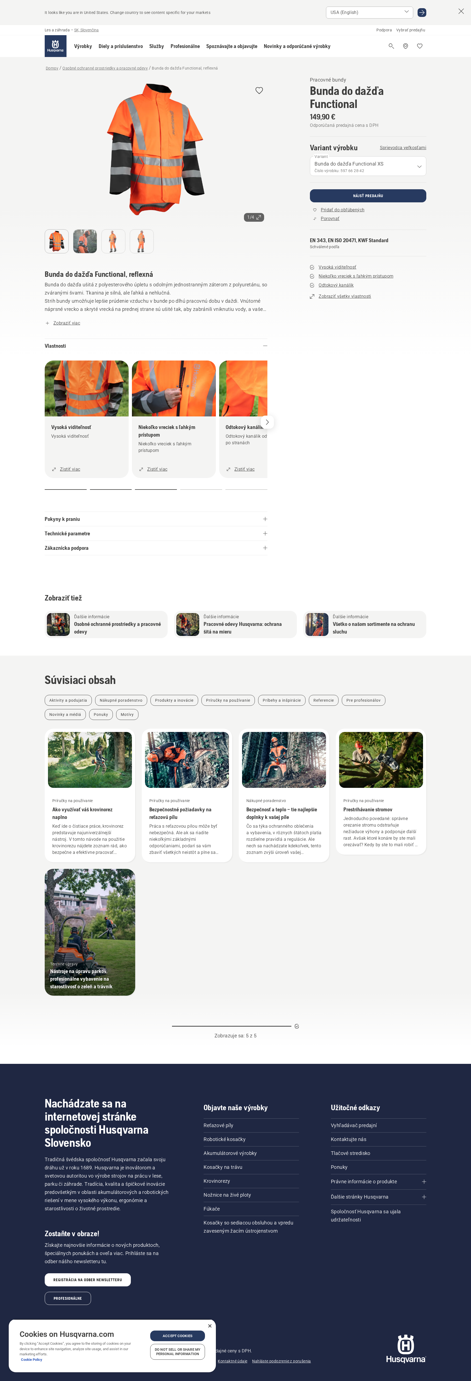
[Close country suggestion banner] (461, 11)
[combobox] (368, 166)
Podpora (384, 30)
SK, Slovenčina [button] (86, 30)
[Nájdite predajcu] (405, 46)
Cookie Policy (31, 1360)
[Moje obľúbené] (419, 46)
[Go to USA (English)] (422, 12)
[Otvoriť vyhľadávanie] (391, 46)
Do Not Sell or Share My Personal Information (177, 1351)
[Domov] (56, 46)
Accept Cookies (177, 1336)
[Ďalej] (267, 422)
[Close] (210, 1326)
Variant (321, 156)
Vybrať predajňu (410, 30)
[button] (83, 46)
